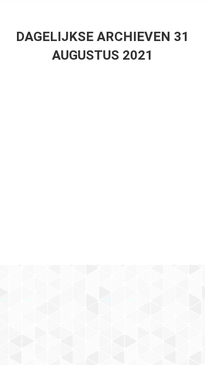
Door (127, 144)
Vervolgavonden (65, 123)
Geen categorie (54, 144)
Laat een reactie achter (70, 170)
